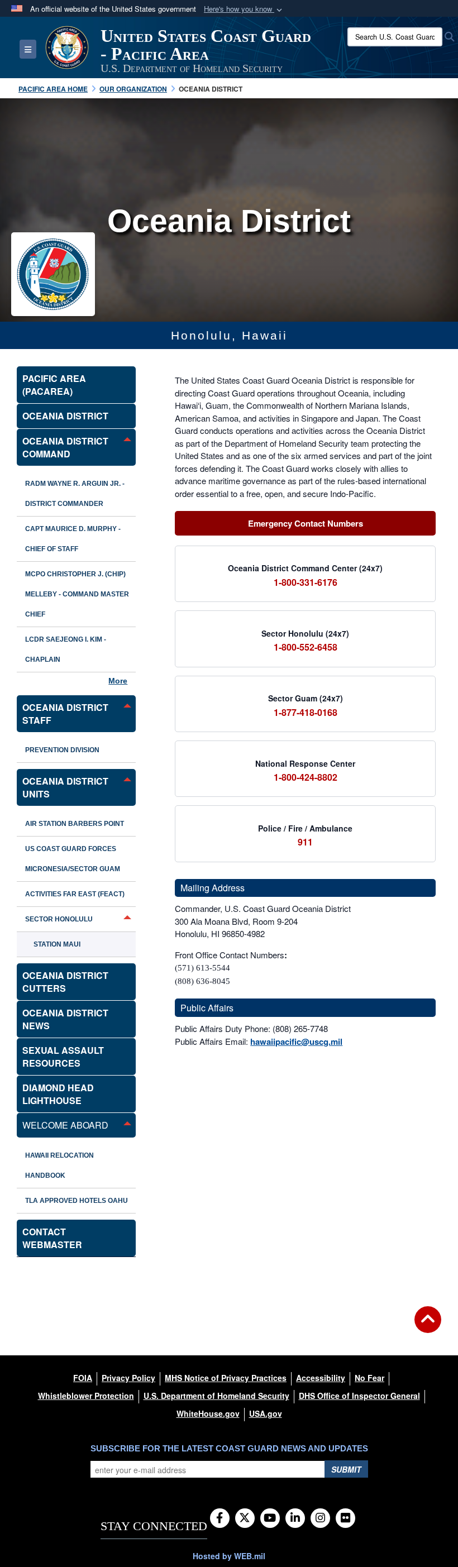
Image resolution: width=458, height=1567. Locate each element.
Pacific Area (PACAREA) (54, 385)
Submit (346, 1469)
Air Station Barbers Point (74, 824)
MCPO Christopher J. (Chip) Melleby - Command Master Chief (77, 594)
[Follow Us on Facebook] (220, 1518)
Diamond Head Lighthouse (58, 1094)
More (117, 680)
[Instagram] (320, 1518)
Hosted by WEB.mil (229, 1555)
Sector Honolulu (59, 919)
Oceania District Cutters (65, 982)
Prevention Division (62, 750)
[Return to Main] (427, 1326)
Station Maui (57, 944)
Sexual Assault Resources (63, 1056)
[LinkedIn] (295, 1518)
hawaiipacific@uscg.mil (296, 1041)
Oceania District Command (65, 447)
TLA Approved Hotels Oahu (76, 1201)
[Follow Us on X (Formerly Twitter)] (245, 1518)
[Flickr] (345, 1518)
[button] (244, 9)
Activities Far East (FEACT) (75, 894)
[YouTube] (270, 1518)
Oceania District (65, 415)
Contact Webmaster (52, 1238)
